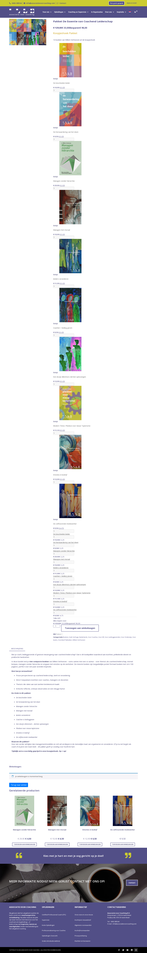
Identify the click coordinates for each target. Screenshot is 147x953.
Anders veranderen (60, 567)
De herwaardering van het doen (65, 542)
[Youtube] (127, 950)
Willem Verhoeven (79, 640)
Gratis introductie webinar (51, 941)
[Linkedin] (132, 950)
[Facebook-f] (119, 950)
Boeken (65, 637)
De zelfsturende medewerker (65, 609)
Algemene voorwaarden (83, 925)
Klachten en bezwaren (82, 941)
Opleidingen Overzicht (49, 936)
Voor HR (101, 637)
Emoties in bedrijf (60, 601)
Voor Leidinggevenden (112, 637)
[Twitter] (123, 950)
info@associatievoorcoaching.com (124, 924)
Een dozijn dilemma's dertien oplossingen (69, 584)
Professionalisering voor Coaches (54, 930)
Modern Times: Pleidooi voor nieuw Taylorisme (71, 593)
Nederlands (83, 637)
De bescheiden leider (61, 534)
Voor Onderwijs (126, 637)
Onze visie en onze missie (84, 915)
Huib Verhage (74, 637)
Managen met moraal (61, 559)
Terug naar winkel (19, 785)
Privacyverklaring (81, 936)
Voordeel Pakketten (65, 640)
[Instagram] (136, 950)
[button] (47, 12)
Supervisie (45, 920)
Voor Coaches (93, 637)
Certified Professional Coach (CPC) (54, 915)
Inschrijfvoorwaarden (82, 930)
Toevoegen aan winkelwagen (80, 628)
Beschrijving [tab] (17, 648)
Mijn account (132, 3)
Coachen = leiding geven (62, 576)
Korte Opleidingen (48, 925)
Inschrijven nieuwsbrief (83, 920)
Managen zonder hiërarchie (64, 551)
